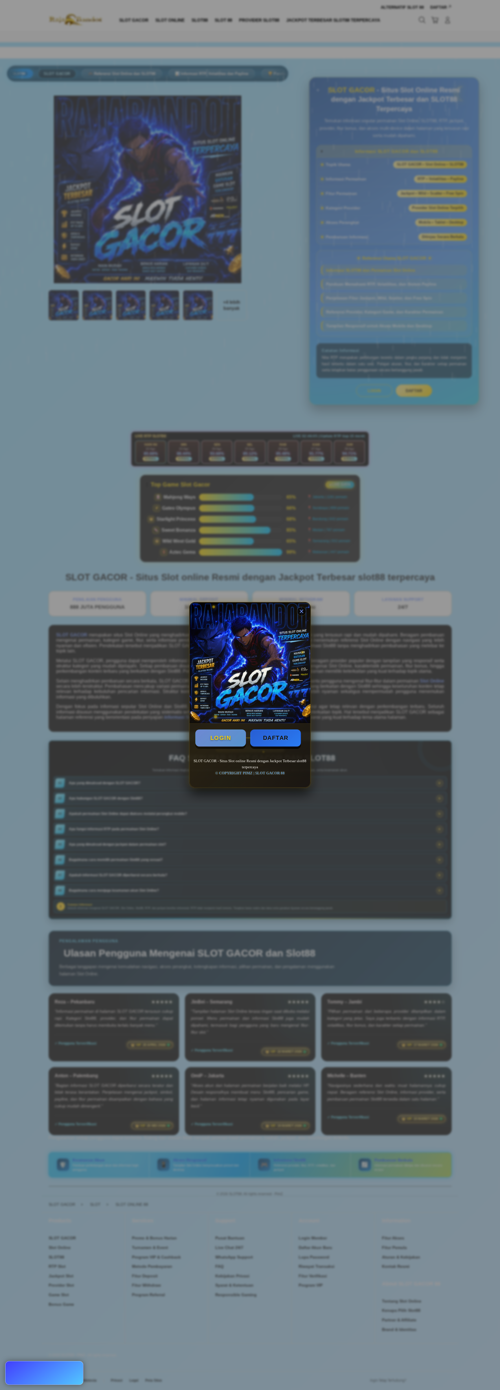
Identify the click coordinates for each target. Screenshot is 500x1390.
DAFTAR (275, 738)
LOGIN (220, 738)
